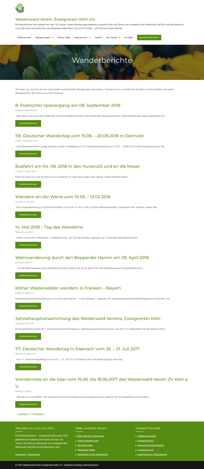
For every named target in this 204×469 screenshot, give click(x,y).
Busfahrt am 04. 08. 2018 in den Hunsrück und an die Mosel (77, 166)
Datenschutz (34, 454)
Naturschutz (80, 37)
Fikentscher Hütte (86, 450)
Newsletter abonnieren (149, 37)
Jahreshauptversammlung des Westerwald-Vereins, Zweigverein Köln (87, 318)
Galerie (98, 37)
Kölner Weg (64, 37)
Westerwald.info (146, 440)
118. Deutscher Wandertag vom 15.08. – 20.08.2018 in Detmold (79, 135)
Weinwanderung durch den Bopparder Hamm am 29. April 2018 (82, 257)
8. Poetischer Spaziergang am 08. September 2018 (67, 105)
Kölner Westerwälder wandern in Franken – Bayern (68, 288)
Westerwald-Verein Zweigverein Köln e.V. (55, 19)
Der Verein (111, 37)
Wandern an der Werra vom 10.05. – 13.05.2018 (62, 196)
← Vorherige (21, 414)
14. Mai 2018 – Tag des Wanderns (49, 227)
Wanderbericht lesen (28, 123)
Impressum (20, 454)
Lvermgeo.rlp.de (145, 450)
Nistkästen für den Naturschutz (93, 454)
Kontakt (128, 37)
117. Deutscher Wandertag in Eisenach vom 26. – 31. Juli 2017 (77, 348)
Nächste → (40, 414)
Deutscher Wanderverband (151, 445)
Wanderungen (42, 37)
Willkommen (24, 37)
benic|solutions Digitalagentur (152, 454)
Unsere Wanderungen (88, 440)
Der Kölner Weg (85, 445)
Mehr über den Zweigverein (91, 436)
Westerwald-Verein (147, 436)
